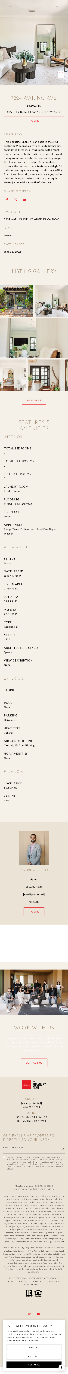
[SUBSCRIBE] (61, 1149)
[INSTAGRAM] (30, 1314)
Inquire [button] (34, 120)
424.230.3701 (31, 1107)
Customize (34, 1356)
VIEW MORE (34, 400)
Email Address (13, 1147)
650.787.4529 (34, 886)
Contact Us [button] (34, 1062)
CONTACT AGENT (34, 911)
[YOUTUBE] (38, 1314)
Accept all (34, 1365)
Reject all (34, 1347)
